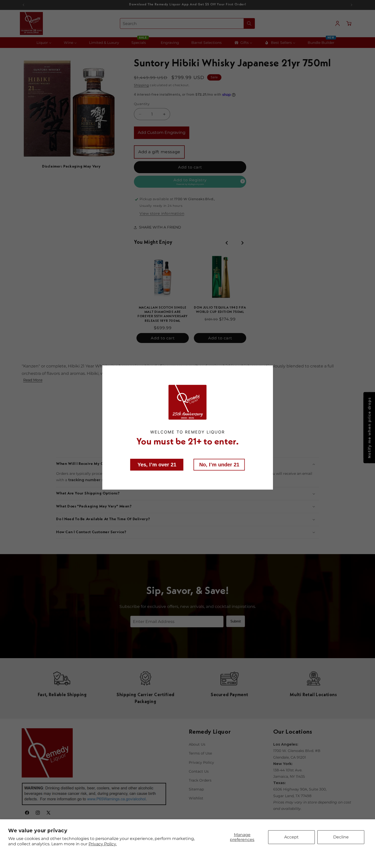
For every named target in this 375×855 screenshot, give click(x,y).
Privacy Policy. (103, 843)
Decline (341, 837)
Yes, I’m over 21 (157, 464)
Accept (291, 837)
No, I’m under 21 (219, 464)
